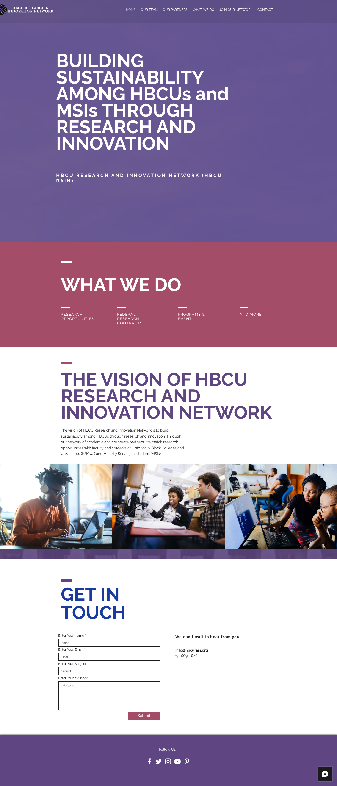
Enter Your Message (73, 678)
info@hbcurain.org (191, 650)
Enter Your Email (70, 649)
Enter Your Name (71, 635)
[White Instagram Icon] (168, 761)
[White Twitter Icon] (159, 761)
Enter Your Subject (72, 663)
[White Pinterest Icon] (187, 761)
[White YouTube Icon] (177, 761)
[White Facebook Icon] (149, 761)
